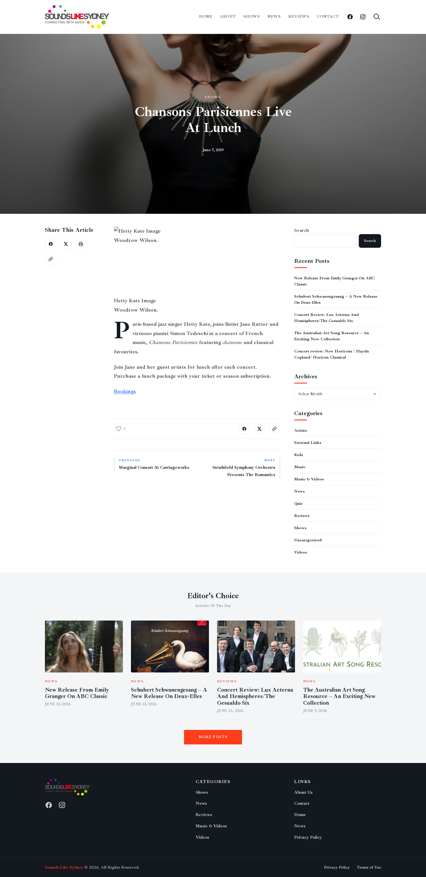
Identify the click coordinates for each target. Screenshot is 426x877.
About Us (303, 792)
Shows (251, 16)
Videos (300, 552)
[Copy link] (51, 259)
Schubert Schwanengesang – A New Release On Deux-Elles (169, 693)
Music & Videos (309, 479)
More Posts (213, 737)
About (228, 16)
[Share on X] (66, 244)
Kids (298, 454)
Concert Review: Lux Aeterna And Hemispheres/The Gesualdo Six (255, 696)
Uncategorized (308, 540)
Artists (300, 430)
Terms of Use (369, 867)
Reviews (298, 16)
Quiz (298, 503)
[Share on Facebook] (51, 244)
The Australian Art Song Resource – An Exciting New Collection (339, 696)
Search (301, 230)
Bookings (125, 391)
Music (299, 466)
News (274, 16)
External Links (307, 442)
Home (205, 16)
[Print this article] (81, 244)
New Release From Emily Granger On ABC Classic (77, 693)
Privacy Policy (308, 837)
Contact (328, 16)
